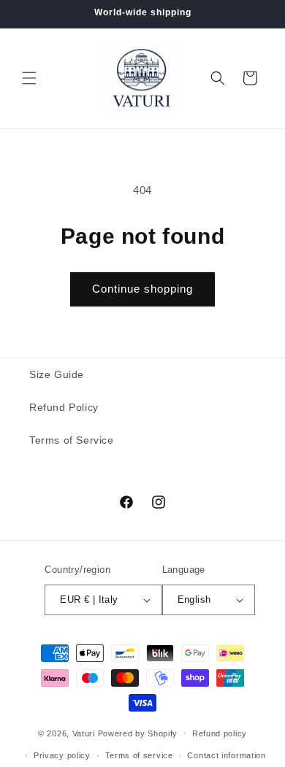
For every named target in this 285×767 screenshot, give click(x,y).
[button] (29, 78)
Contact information (226, 755)
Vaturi (83, 732)
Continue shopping (142, 288)
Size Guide (56, 374)
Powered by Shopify (138, 732)
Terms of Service (71, 440)
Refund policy (219, 733)
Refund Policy (64, 407)
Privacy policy (62, 755)
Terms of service (139, 755)
